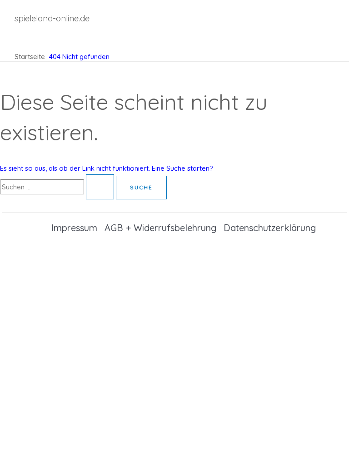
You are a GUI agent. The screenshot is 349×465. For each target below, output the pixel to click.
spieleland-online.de (52, 18)
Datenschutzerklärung (270, 227)
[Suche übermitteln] (100, 186)
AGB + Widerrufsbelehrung (160, 227)
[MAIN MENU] (37, 38)
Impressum (74, 227)
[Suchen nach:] (58, 187)
